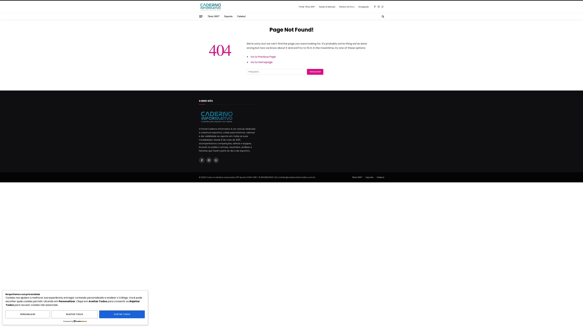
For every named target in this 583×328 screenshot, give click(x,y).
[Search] (382, 16)
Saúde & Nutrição (327, 6)
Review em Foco (347, 6)
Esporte (228, 16)
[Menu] (201, 16)
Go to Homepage (262, 62)
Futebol (241, 16)
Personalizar (27, 314)
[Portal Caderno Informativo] (210, 6)
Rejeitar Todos (74, 314)
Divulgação (363, 6)
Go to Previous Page (263, 56)
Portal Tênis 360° (307, 6)
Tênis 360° (214, 16)
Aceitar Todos (122, 314)
